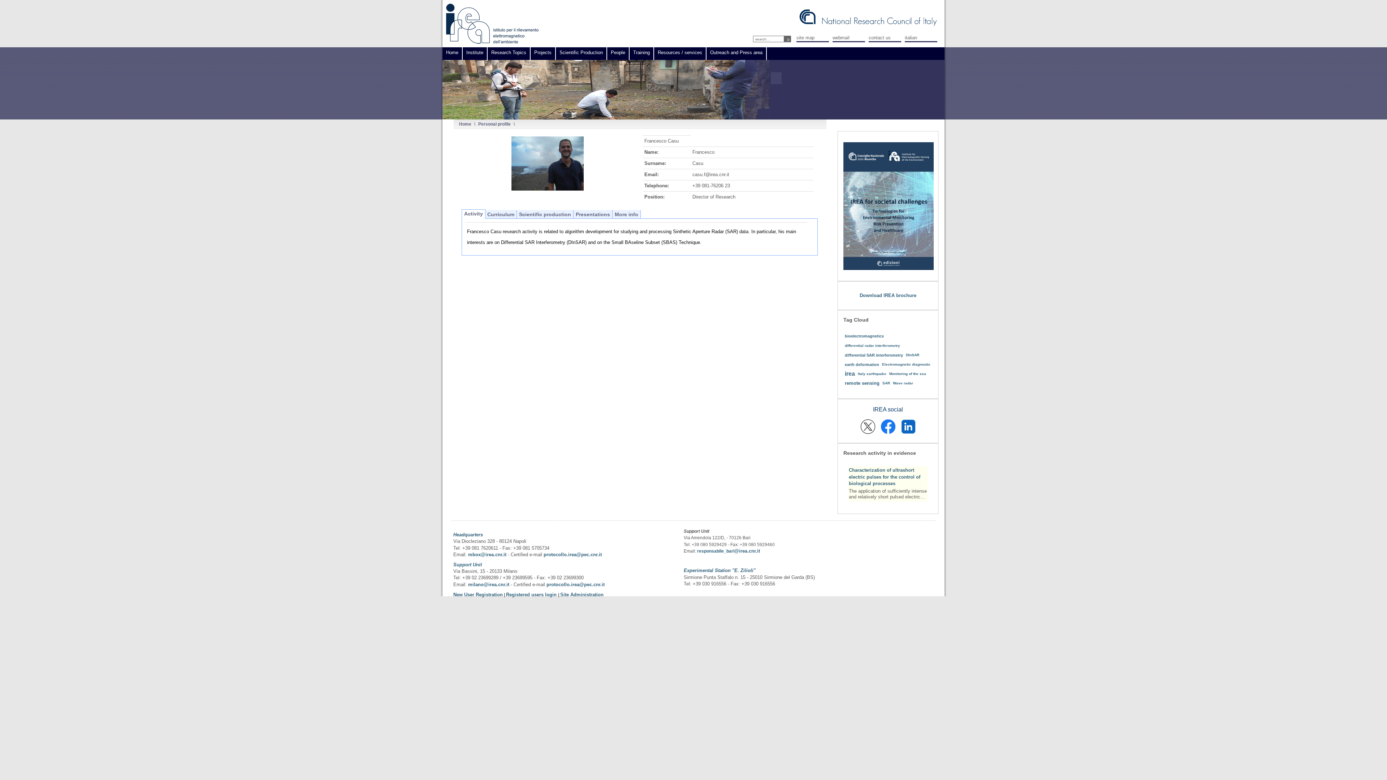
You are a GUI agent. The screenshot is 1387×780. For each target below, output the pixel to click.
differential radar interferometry (872, 346)
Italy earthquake (872, 374)
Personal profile (494, 124)
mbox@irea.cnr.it (487, 554)
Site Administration (582, 594)
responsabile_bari (715, 551)
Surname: (655, 163)
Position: (654, 197)
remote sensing (862, 383)
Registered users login (532, 594)
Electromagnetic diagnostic (906, 364)
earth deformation (862, 364)
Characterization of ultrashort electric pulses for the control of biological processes (884, 476)
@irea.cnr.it (747, 551)
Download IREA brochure (888, 295)
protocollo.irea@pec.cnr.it (573, 554)
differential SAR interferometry (874, 355)
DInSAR (912, 355)
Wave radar (903, 383)
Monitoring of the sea (907, 374)
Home (465, 124)
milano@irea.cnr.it (488, 584)
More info (626, 214)
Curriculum (500, 214)
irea (850, 374)
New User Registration (478, 594)
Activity (473, 214)
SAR (886, 383)
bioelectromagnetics (864, 336)
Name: (651, 152)
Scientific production (545, 214)
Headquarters (468, 534)
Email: (651, 174)
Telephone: (656, 185)
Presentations (593, 214)
